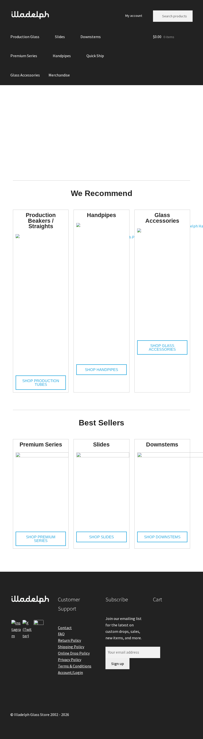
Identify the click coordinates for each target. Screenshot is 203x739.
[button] (5, 129)
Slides (60, 36)
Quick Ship (95, 55)
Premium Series (23, 55)
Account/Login (70, 672)
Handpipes (62, 55)
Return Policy (69, 640)
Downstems (90, 36)
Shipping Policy (71, 646)
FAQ (61, 633)
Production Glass (24, 36)
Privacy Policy (69, 659)
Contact (65, 627)
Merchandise (59, 75)
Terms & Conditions (74, 666)
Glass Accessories (25, 75)
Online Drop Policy (74, 653)
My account (133, 15)
